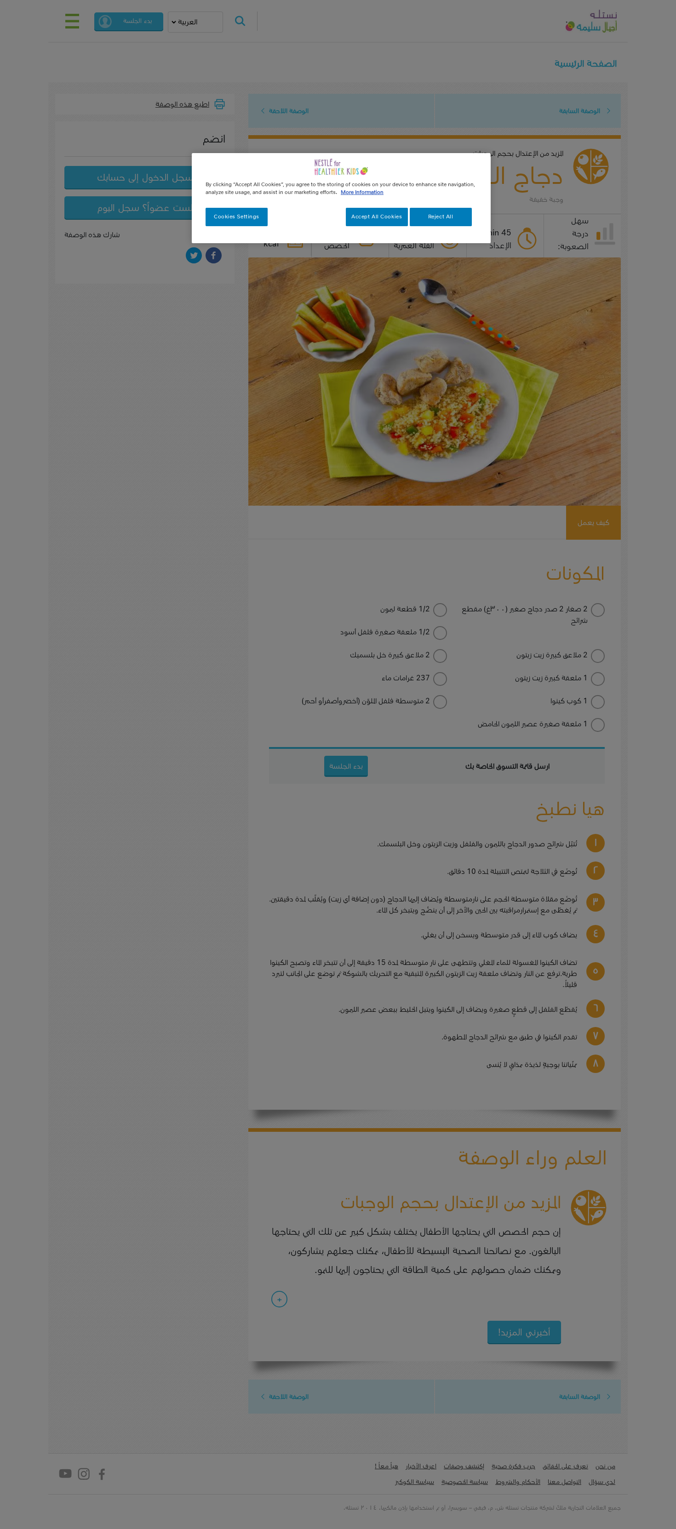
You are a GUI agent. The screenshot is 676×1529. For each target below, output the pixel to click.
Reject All (440, 216)
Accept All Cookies (376, 216)
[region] (341, 198)
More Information (362, 192)
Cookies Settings (236, 216)
